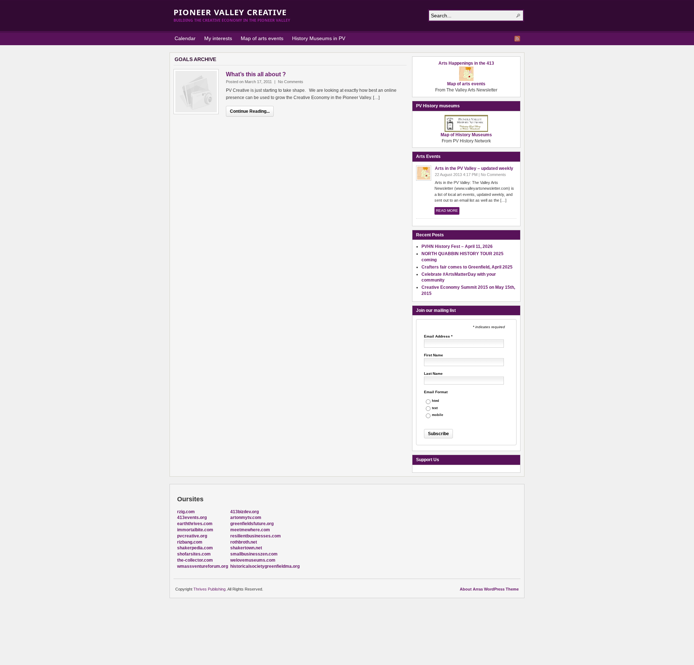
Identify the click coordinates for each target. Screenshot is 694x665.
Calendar (185, 38)
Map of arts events (262, 38)
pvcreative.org (192, 536)
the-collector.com (195, 560)
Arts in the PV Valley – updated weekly (474, 168)
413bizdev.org (244, 511)
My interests (218, 38)
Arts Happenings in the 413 (466, 63)
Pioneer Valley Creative (230, 12)
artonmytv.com (245, 517)
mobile (437, 415)
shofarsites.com (194, 554)
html (435, 401)
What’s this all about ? (256, 74)
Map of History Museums (466, 134)
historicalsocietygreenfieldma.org (265, 566)
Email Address (438, 336)
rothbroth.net (243, 542)
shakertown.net (246, 547)
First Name (433, 355)
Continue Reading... (250, 111)
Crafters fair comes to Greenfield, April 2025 (467, 267)
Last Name (433, 374)
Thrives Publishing (209, 589)
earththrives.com (195, 523)
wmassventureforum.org (202, 566)
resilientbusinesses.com (255, 536)
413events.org (192, 517)
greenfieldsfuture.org (252, 523)
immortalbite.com (195, 529)
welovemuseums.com (252, 560)
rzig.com (186, 511)
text (435, 408)
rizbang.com (189, 542)
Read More (447, 211)
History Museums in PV (318, 38)
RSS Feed (517, 39)
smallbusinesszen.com (254, 554)
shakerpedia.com (195, 547)
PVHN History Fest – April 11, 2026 (457, 246)
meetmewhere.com (250, 529)
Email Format (435, 392)
